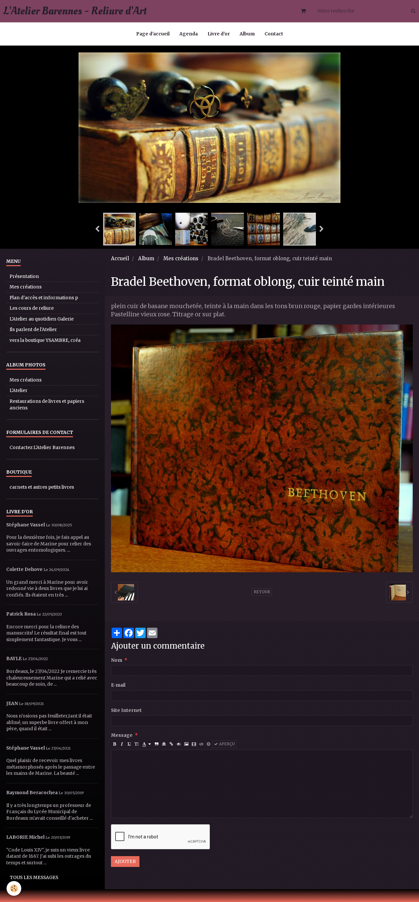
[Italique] (122, 744)
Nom (116, 660)
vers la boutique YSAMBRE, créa (45, 340)
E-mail (118, 685)
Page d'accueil (153, 34)
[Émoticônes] (208, 744)
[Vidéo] (194, 744)
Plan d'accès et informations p (43, 298)
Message (122, 735)
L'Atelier (18, 390)
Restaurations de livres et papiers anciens (46, 405)
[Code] (201, 744)
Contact (273, 34)
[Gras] (114, 744)
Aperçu (226, 744)
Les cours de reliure (31, 308)
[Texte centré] (164, 744)
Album (247, 34)
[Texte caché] (179, 744)
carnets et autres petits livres (41, 487)
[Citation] (156, 744)
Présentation (24, 276)
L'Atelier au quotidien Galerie (41, 319)
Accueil (120, 258)
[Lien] (171, 744)
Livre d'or (219, 34)
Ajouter (125, 861)
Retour (262, 592)
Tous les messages (34, 877)
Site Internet (126, 710)
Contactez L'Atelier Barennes (42, 447)
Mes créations (180, 258)
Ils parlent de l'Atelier (33, 329)
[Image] (186, 744)
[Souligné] (129, 744)
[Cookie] (14, 888)
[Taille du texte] (136, 744)
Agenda (188, 34)
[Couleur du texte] (146, 744)
